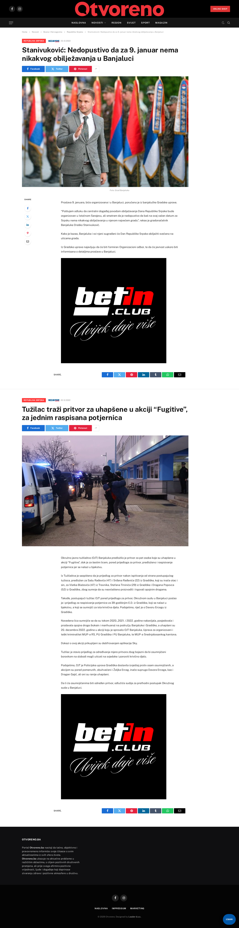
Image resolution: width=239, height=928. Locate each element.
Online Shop (220, 9)
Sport (145, 22)
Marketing (137, 908)
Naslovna (79, 22)
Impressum (119, 908)
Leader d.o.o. (134, 917)
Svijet (131, 22)
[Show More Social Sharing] (96, 69)
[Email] (27, 241)
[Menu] (11, 22)
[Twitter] (27, 216)
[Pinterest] (27, 233)
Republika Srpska (34, 41)
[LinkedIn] (27, 225)
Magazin (161, 22)
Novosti (97, 22)
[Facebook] (27, 208)
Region (116, 22)
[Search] (228, 22)
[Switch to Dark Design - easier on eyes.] (223, 22)
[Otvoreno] (119, 9)
